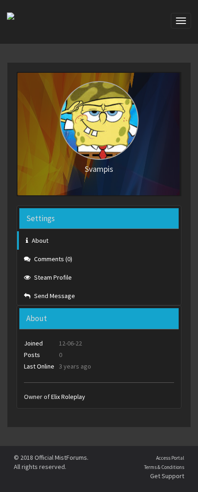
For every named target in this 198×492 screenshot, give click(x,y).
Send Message (54, 296)
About (39, 240)
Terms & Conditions (164, 467)
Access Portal (170, 458)
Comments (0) (52, 259)
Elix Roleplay (68, 396)
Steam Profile (52, 277)
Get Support (167, 476)
